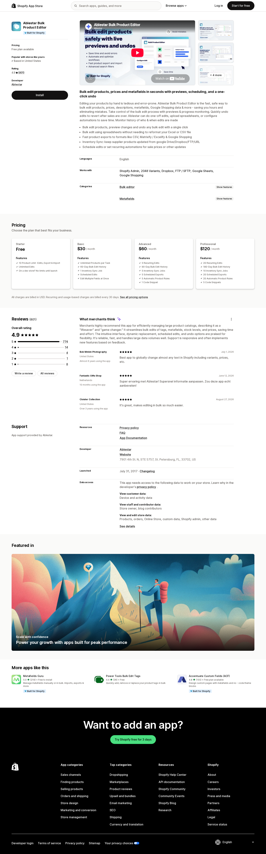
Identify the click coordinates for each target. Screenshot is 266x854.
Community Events (171, 796)
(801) (21, 72)
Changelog (147, 471)
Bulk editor (127, 187)
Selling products (72, 789)
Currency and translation (126, 824)
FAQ (122, 433)
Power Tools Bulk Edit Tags (123, 675)
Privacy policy (129, 428)
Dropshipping (119, 774)
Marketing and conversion (78, 810)
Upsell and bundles (123, 796)
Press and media (219, 796)
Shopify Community (172, 789)
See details (127, 526)
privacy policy (146, 487)
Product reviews (121, 789)
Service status (217, 824)
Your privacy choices (119, 843)
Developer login (22, 843)
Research (165, 810)
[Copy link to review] (108, 351)
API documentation (172, 782)
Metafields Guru (33, 675)
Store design (69, 803)
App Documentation (133, 438)
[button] (50, 684)
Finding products (72, 782)
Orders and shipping (74, 796)
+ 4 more (216, 75)
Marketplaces (119, 782)
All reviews (47, 373)
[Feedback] (231, 319)
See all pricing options (134, 297)
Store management (74, 817)
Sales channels (71, 774)
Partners (213, 803)
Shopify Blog (167, 803)
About (212, 774)
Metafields (127, 199)
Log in (219, 5)
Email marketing (121, 803)
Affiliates (214, 810)
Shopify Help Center (172, 774)
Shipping (116, 817)
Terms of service (49, 843)
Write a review (24, 373)
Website (125, 454)
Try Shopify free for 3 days (133, 739)
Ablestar (17, 84)
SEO (113, 810)
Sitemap (94, 843)
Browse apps (175, 5)
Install (40, 95)
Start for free (241, 5)
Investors (214, 789)
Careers (213, 782)
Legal (211, 817)
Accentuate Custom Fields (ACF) (209, 675)
